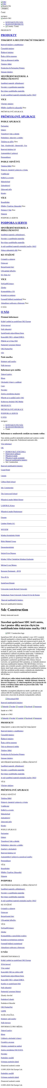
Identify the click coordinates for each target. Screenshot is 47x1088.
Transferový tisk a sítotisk (10, 134)
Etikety (3, 130)
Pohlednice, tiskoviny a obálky (12, 138)
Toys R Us (5, 577)
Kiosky (3, 193)
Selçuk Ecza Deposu (8, 553)
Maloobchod (5, 182)
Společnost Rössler (8, 583)
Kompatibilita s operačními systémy (14, 936)
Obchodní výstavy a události (11, 382)
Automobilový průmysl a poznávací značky (16, 857)
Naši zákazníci (6, 329)
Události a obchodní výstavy (11, 1038)
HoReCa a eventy (7, 178)
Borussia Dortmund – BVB (11, 571)
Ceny (3, 386)
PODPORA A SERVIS (14, 222)
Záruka (3, 288)
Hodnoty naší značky (8, 361)
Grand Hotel (5, 470)
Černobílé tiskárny (7, 49)
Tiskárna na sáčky (7, 142)
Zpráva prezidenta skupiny (10, 394)
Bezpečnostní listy (7, 267)
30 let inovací (6, 325)
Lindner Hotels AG (8, 523)
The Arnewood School (9, 494)
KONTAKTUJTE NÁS (14, 22)
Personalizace (6, 157)
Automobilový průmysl (9, 153)
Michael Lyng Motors (9, 565)
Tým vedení (5, 968)
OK (2, 448)
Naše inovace (6, 365)
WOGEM (4, 529)
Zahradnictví (5, 186)
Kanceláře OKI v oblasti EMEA (12, 337)
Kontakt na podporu (8, 295)
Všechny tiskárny (7, 104)
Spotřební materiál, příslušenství (12, 83)
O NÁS (5, 311)
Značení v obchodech (8, 849)
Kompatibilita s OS (8, 291)
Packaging (4, 126)
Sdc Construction (7, 488)
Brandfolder (5, 202)
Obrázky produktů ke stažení (11, 1046)
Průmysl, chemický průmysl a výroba (14, 170)
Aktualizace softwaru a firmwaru (13, 303)
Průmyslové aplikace (12, 454)
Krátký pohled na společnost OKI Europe (16, 321)
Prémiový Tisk (6, 210)
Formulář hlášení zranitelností (11, 299)
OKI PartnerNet (6, 349)
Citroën (3, 476)
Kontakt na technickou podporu (12, 940)
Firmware (4, 263)
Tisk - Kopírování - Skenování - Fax (14, 146)
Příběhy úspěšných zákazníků (11, 108)
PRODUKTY (9, 35)
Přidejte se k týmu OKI (9, 341)
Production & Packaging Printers (13, 68)
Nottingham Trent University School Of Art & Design (20, 595)
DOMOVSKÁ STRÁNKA (15, 452)
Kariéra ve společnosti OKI (11, 984)
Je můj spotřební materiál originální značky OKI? (18, 95)
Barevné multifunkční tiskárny (16, 460)
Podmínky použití (7, 1058)
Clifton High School (8, 482)
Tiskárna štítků (6, 166)
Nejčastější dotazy (7, 284)
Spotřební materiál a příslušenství (13, 235)
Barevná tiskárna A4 (8, 149)
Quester (4, 517)
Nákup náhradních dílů (9, 250)
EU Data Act (5, 275)
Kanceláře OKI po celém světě (12, 972)
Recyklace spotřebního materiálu (12, 91)
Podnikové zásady (7, 999)
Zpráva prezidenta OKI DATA (12, 1050)
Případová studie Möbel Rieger (12, 500)
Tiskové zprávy (6, 374)
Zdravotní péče (6, 189)
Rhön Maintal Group (8, 541)
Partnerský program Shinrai (11, 345)
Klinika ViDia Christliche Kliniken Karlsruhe (17, 559)
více (2, 353)
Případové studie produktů (14, 458)
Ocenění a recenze (7, 1042)
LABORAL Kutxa (8, 506)
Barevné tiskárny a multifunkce (12, 45)
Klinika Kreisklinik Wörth (10, 535)
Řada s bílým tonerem (9, 56)
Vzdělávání (5, 174)
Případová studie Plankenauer (11, 512)
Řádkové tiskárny (7, 52)
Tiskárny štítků (6, 64)
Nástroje (4, 214)
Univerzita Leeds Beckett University (14, 589)
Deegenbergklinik (7, 547)
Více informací (6, 444)
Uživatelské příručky (8, 271)
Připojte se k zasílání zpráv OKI (12, 398)
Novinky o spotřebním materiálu (12, 87)
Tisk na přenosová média (10, 60)
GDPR (3, 1011)
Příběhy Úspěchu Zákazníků (11, 206)
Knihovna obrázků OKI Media (12, 402)
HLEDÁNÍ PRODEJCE (14, 24)
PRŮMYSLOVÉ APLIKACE (18, 116)
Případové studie (11, 456)
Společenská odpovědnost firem (12, 333)
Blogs (3, 378)
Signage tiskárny (7, 72)
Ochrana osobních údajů (10, 1062)
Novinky (4, 390)
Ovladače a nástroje (8, 259)
